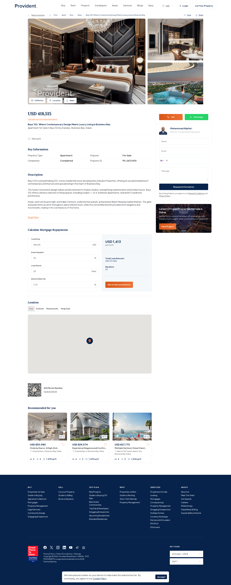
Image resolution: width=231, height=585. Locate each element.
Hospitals (65, 308)
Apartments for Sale (64, 15)
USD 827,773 (122, 444)
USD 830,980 (38, 444)
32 (39, 101)
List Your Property (204, 6)
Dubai (89, 127)
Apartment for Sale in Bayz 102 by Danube (49, 127)
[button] (89, 341)
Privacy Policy (164, 196)
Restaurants (52, 308)
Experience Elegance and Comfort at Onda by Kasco (89, 448)
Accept (161, 576)
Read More (33, 217)
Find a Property (56, 15)
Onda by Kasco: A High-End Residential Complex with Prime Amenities (45, 448)
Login (185, 6)
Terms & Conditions (196, 193)
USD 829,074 (80, 444)
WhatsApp (198, 117)
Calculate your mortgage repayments (42, 119)
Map (31, 308)
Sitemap (77, 554)
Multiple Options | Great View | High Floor (130, 448)
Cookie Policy (99, 578)
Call (173, 117)
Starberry (53, 562)
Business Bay (72, 15)
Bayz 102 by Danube (80, 15)
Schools (40, 308)
